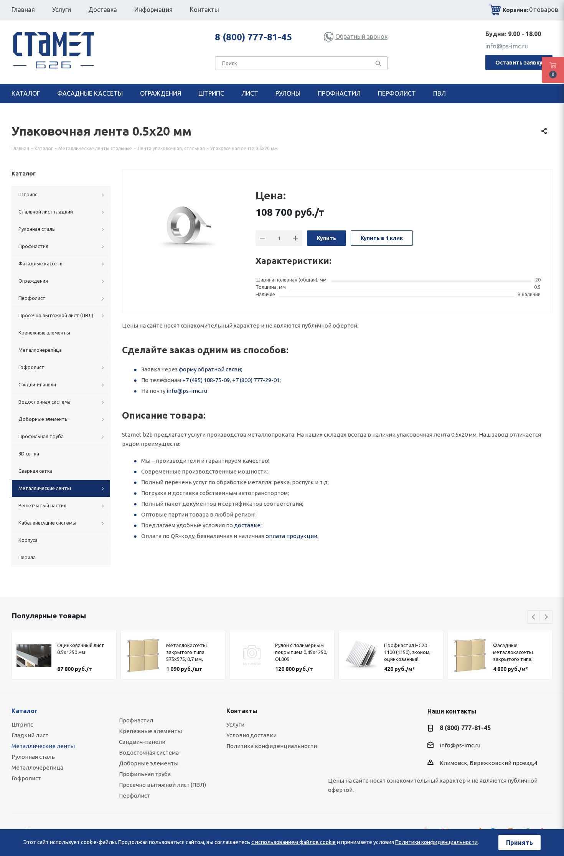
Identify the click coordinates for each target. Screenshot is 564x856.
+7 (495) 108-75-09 (206, 380)
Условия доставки (251, 735)
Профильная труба (145, 774)
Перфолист (134, 795)
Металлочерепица (37, 767)
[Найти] (378, 65)
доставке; (248, 525)
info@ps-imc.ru (506, 46)
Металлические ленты (43, 746)
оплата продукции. (292, 536)
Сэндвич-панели (142, 741)
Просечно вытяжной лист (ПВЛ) (162, 784)
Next (546, 617)
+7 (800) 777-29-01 (256, 380)
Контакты (241, 710)
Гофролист (26, 778)
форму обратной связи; (210, 369)
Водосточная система (149, 752)
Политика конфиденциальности (271, 746)
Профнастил (136, 720)
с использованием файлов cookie (293, 842)
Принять (519, 842)
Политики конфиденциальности (436, 842)
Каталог (25, 710)
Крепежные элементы (150, 731)
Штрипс (22, 724)
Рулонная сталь (33, 756)
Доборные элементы (148, 763)
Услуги (235, 724)
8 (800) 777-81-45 (253, 37)
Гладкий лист (30, 735)
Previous (534, 617)
